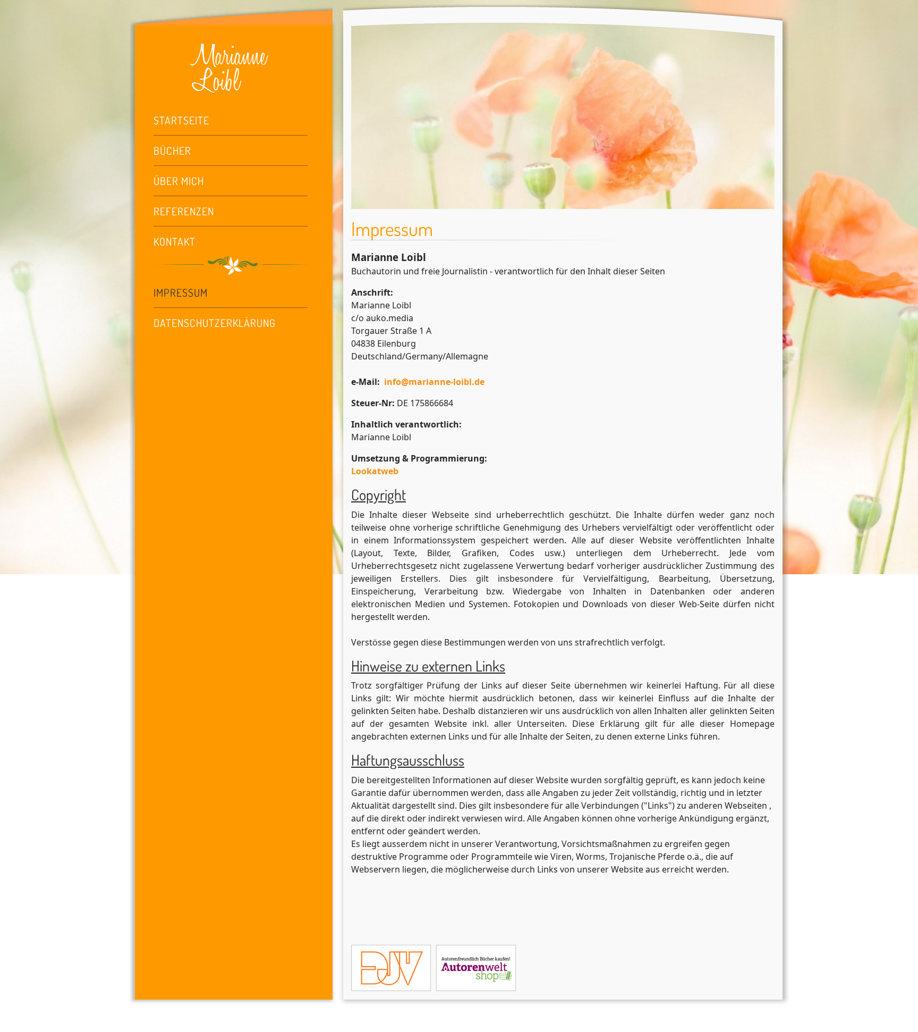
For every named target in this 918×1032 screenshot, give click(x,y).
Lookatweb (374, 471)
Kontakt (175, 241)
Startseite (181, 120)
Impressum (181, 292)
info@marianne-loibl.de (434, 382)
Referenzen (184, 211)
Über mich (179, 181)
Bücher (172, 150)
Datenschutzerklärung (215, 323)
